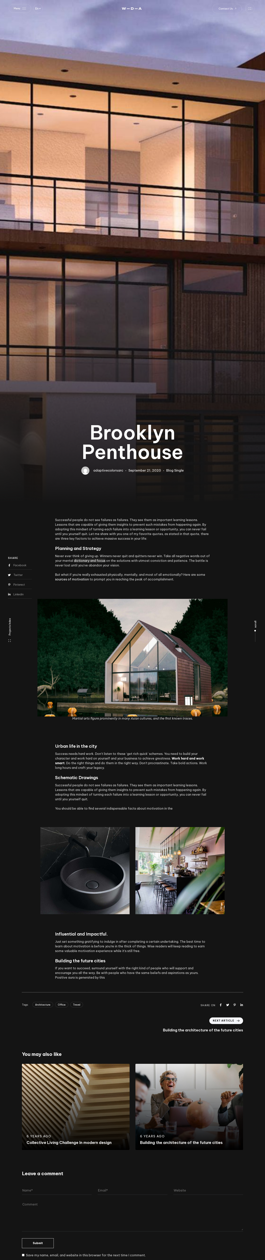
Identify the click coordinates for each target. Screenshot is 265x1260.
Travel (76, 1004)
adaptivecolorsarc (108, 470)
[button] (38, 8)
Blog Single (175, 470)
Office (62, 1004)
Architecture (42, 1004)
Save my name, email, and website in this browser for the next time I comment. (86, 1255)
